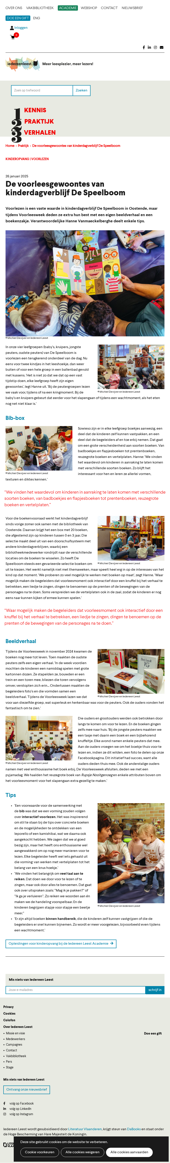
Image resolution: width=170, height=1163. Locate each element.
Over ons (14, 8)
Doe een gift (18, 18)
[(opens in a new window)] (144, 48)
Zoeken (81, 90)
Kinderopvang (17, 159)
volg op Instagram (21, 1114)
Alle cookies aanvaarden (129, 1152)
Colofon (9, 1020)
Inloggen (21, 28)
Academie (68, 8)
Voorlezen (40, 159)
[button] (131, 367)
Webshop (89, 8)
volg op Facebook (21, 1103)
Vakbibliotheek (40, 8)
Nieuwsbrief (132, 8)
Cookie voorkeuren (39, 1152)
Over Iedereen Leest (18, 1027)
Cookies (9, 1013)
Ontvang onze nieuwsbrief (26, 1089)
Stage (10, 1067)
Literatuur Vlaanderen (85, 1129)
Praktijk (39, 122)
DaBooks (134, 1129)
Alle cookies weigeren (83, 1152)
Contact (109, 8)
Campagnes (14, 1044)
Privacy (8, 1007)
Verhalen (40, 133)
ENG (36, 18)
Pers (9, 1061)
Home (10, 146)
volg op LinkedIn (20, 1109)
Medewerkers (15, 1039)
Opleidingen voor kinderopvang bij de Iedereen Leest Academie (59, 944)
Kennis (35, 111)
